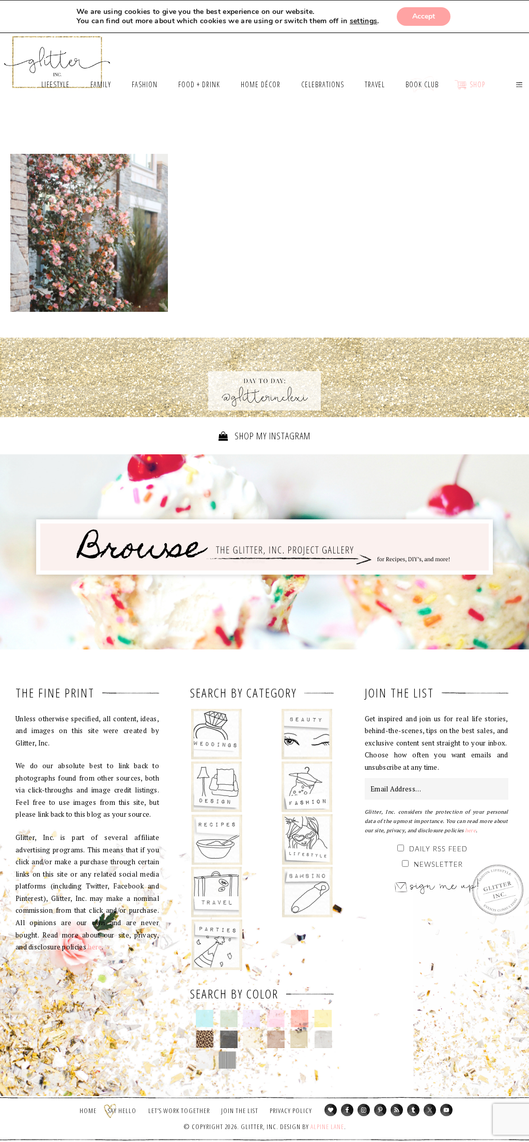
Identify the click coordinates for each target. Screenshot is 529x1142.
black (229, 1039)
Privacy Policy (291, 1110)
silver (323, 1039)
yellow (323, 1018)
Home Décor (216, 787)
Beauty (307, 734)
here (95, 946)
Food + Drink (216, 839)
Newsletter (438, 865)
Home (88, 1110)
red (299, 1018)
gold (299, 1039)
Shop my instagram (271, 436)
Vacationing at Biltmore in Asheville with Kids (89, 233)
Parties (216, 944)
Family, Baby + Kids (307, 892)
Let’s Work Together (179, 1110)
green (229, 1018)
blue (205, 1018)
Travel (216, 892)
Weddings (216, 734)
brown (276, 1039)
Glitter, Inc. (57, 57)
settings (363, 21)
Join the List (239, 1110)
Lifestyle (307, 839)
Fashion (307, 787)
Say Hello (122, 1110)
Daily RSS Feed (438, 849)
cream (252, 1039)
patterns (228, 1060)
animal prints (205, 1039)
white (205, 1060)
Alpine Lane (327, 1126)
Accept (423, 16)
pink (276, 1018)
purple (252, 1018)
